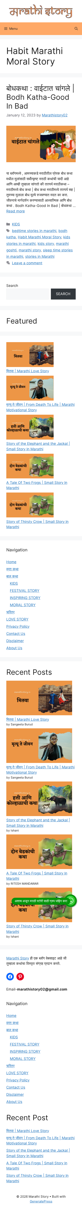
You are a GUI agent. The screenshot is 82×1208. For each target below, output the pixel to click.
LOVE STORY (17, 619)
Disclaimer (15, 641)
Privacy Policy (17, 626)
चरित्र (10, 612)
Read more (15, 211)
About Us (14, 648)
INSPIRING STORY (25, 598)
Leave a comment (27, 263)
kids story (46, 244)
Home (11, 562)
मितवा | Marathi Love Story (27, 371)
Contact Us (15, 634)
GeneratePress (41, 1201)
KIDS (16, 224)
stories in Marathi (39, 256)
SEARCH (63, 294)
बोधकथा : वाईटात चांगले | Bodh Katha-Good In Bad (40, 97)
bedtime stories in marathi (34, 231)
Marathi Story (17, 958)
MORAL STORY (23, 605)
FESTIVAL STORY (24, 590)
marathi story (30, 250)
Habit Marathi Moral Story (39, 237)
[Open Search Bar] (76, 28)
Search (12, 285)
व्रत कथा (12, 569)
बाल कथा (12, 576)
